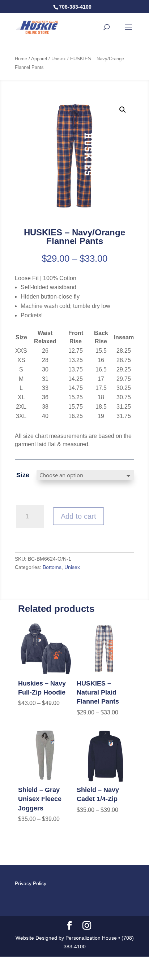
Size (22, 475)
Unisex (58, 58)
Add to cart (78, 516)
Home (21, 58)
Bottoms (52, 567)
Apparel (39, 58)
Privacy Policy (30, 883)
